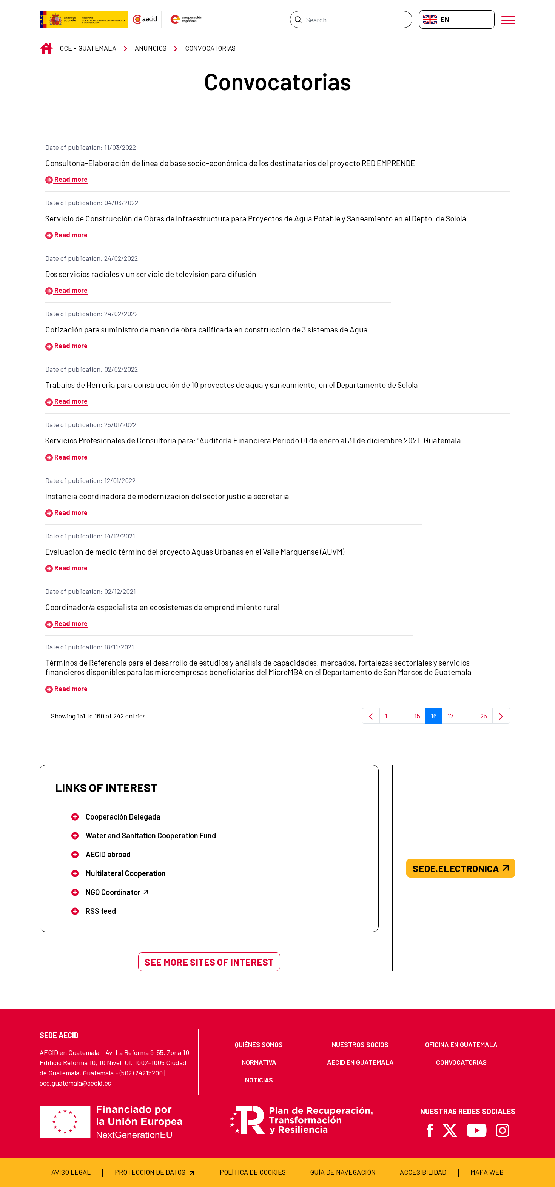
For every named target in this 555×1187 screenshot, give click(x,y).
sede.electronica (456, 868)
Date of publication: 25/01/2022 (90, 424)
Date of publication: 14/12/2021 (90, 536)
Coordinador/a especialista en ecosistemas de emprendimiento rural (162, 607)
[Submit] (298, 19)
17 (453, 718)
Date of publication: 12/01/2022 (90, 480)
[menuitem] (259, 1044)
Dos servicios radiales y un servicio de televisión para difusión (150, 273)
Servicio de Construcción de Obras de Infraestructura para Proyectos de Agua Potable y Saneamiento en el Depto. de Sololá (255, 218)
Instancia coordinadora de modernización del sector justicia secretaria (167, 496)
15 (420, 718)
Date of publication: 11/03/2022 (90, 147)
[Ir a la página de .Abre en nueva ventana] (84, 20)
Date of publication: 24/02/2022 (91, 258)
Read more (70, 179)
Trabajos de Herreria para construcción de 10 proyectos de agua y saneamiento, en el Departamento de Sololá (231, 384)
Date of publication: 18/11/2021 (89, 647)
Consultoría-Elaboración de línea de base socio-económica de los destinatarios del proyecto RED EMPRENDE (230, 163)
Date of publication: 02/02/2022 (91, 369)
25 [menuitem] (486, 718)
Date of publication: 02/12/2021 (90, 591)
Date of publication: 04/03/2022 (91, 202)
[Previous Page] (371, 716)
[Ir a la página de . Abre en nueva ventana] (145, 20)
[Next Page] (501, 716)
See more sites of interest (209, 961)
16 (436, 718)
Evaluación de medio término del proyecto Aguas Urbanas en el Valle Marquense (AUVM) (194, 551)
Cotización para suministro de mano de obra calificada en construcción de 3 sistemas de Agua (206, 329)
